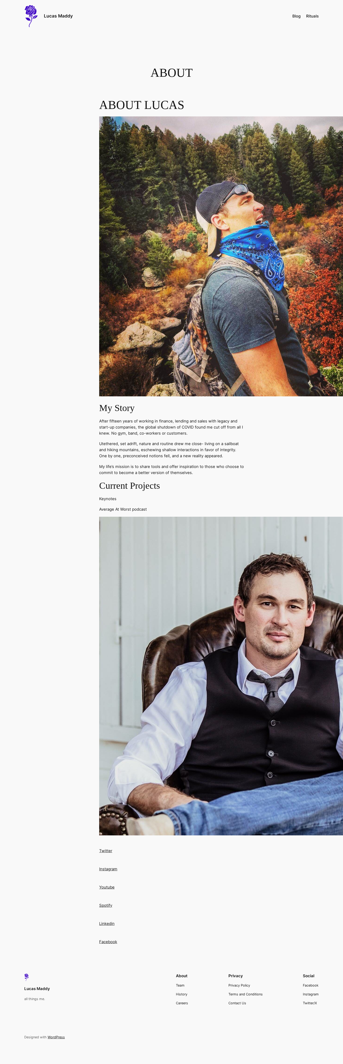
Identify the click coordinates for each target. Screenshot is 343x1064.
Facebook (108, 941)
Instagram (108, 869)
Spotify (105, 905)
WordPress (56, 1037)
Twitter (105, 850)
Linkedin (107, 923)
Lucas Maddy (58, 16)
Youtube (107, 887)
